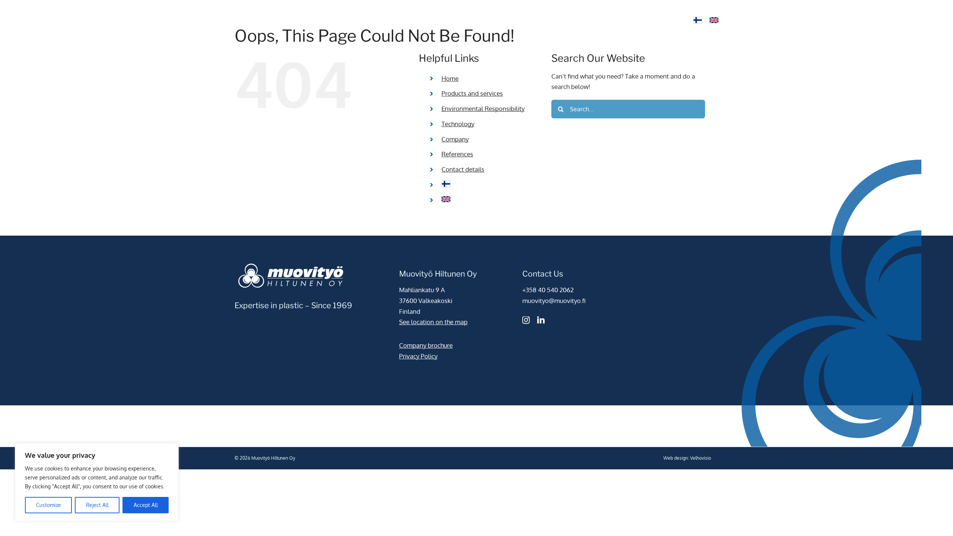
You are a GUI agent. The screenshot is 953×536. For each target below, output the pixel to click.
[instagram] (526, 320)
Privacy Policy (418, 356)
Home (450, 78)
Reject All (97, 505)
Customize (48, 505)
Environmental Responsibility (483, 108)
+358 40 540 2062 (548, 290)
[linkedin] (541, 320)
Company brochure (426, 345)
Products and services (472, 93)
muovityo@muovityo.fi (554, 300)
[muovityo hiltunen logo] (279, 7)
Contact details (463, 169)
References (457, 154)
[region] (97, 482)
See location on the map (433, 322)
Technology (458, 124)
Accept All (146, 505)
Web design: (676, 458)
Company (455, 139)
